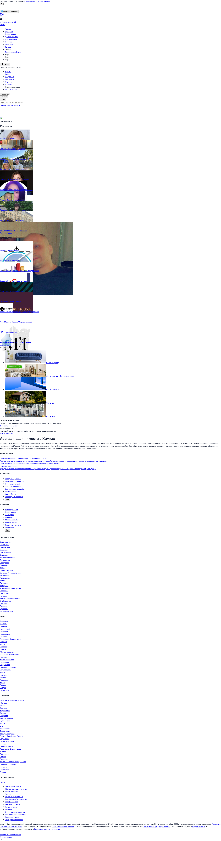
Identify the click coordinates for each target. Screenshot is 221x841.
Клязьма (3, 626)
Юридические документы (16, 789)
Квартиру (5, 94)
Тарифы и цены (11, 801)
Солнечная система (13, 525)
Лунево (3, 772)
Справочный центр (13, 786)
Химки (2, 672)
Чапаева (3, 596)
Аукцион (8, 794)
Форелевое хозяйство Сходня (12, 700)
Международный (7, 652)
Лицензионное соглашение (63, 826)
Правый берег (11, 491)
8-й (1, 726)
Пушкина (4, 608)
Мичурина (4, 585)
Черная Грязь (5, 670)
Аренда (8, 29)
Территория (5, 731)
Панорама (9, 517)
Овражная (4, 555)
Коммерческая (11, 39)
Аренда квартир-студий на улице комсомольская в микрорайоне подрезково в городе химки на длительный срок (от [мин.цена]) (54, 461)
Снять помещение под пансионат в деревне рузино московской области (30, 463)
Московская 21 (11, 520)
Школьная (4, 544)
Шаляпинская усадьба (14, 489)
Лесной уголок (11, 522)
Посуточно (9, 76)
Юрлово (3, 646)
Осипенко (4, 565)
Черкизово (4, 662)
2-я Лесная (4, 575)
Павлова (3, 606)
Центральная (5, 552)
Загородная (5, 560)
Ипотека (8, 42)
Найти (17, 105)
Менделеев (9, 527)
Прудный (4, 583)
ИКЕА (2, 644)
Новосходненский (12, 484)
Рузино (3, 685)
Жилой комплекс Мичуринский (13, 761)
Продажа (9, 31)
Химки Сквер (10, 494)
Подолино (4, 675)
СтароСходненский (13, 486)
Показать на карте (7, 105)
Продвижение (11, 807)
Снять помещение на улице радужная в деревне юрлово (23, 458)
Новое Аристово (7, 659)
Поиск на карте (11, 791)
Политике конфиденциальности (156, 826)
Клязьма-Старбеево (8, 667)
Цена (3, 99)
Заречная (4, 590)
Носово (3, 677)
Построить (9, 79)
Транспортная (5, 542)
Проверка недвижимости (15, 814)
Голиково (4, 631)
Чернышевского (6, 611)
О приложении (6, 837)
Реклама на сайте (12, 804)
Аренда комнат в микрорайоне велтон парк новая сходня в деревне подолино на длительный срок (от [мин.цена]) (48, 468)
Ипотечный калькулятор (15, 812)
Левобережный (11, 509)
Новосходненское (7, 557)
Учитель (3, 623)
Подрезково (5, 664)
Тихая (2, 567)
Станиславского (6, 570)
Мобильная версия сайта (10, 834)
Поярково (4, 680)
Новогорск (4, 690)
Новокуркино (10, 512)
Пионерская (5, 578)
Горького (3, 603)
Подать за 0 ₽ (11, 89)
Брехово (3, 649)
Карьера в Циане (12, 817)
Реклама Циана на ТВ (14, 796)
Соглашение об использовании (37, 1)
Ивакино (3, 641)
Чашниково (4, 657)
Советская (4, 550)
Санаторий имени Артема (10, 573)
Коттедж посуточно (8, 466)
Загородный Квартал (14, 496)
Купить (8, 71)
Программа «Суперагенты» (16, 799)
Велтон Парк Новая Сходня (11, 736)
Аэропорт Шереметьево (10, 654)
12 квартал (9, 514)
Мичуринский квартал (14, 481)
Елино (2, 682)
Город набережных (13, 478)
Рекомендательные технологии (47, 829)
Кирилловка (5, 634)
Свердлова (4, 562)
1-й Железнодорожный (10, 598)
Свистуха (4, 636)
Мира (2, 580)
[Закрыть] (2, 4)
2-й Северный (5, 601)
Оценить (8, 82)
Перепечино (5, 759)
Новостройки (10, 34)
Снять (7, 74)
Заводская (4, 593)
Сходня (3, 687)
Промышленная (6, 746)
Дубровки (4, 621)
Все (7, 499)
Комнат (4, 97)
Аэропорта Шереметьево (10, 639)
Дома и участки (11, 36)
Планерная (4, 769)
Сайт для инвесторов (14, 819)
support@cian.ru (198, 826)
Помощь (8, 809)
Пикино (3, 756)
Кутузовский (5, 629)
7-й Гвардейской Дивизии (10, 588)
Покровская (5, 547)
